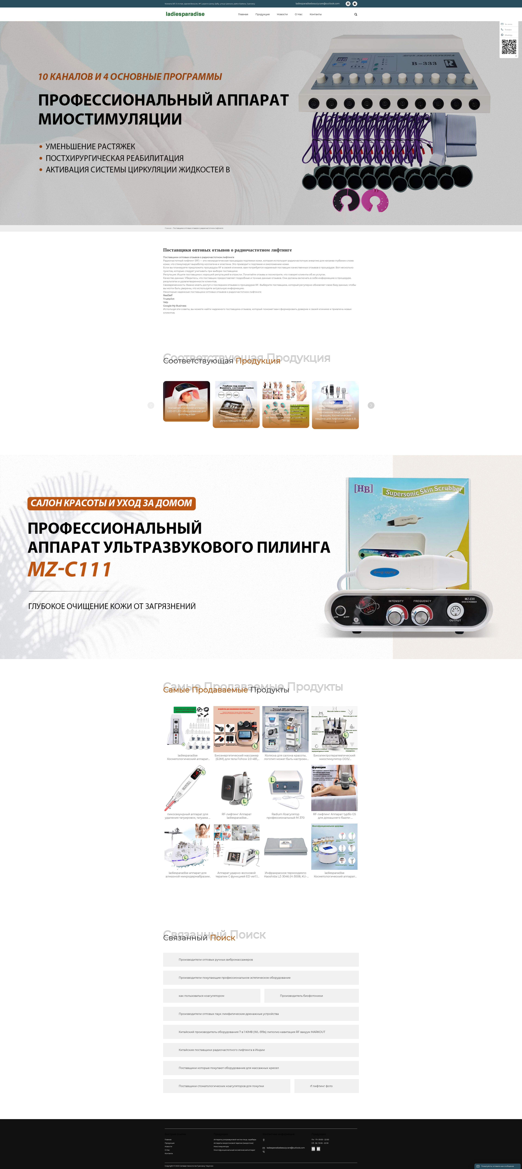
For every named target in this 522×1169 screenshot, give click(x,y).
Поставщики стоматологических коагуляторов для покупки (221, 1086)
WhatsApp (508, 35)
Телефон (508, 30)
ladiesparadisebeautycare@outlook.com (318, 3)
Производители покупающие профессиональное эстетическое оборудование (234, 977)
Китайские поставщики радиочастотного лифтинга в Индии (222, 1050)
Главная (168, 228)
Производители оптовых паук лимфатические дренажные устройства (229, 1014)
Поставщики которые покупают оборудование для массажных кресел (229, 1068)
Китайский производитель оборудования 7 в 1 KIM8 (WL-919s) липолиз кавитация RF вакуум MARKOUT (252, 1032)
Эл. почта (508, 24)
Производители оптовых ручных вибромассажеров (216, 959)
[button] (371, 405)
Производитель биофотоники (301, 995)
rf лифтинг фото (321, 1086)
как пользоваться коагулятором (201, 995)
